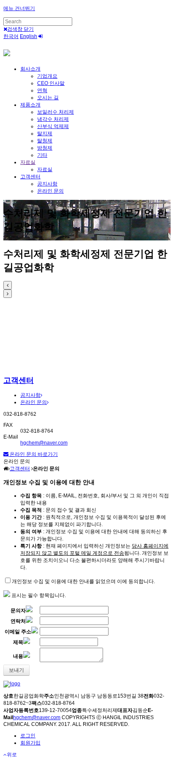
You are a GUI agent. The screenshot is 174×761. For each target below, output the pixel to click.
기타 (42, 155)
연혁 (42, 90)
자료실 (27, 162)
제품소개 (30, 105)
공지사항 (47, 184)
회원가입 (30, 743)
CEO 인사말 (51, 83)
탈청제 (44, 141)
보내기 (16, 670)
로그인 (27, 736)
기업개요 (47, 76)
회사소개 (30, 69)
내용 (18, 656)
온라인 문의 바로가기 (33, 454)
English (28, 36)
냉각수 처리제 (53, 119)
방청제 (44, 148)
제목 (18, 642)
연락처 (18, 621)
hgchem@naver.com (44, 443)
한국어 (11, 36)
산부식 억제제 (53, 126)
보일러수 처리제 (55, 112)
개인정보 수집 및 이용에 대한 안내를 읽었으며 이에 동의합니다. (83, 581)
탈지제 (44, 133)
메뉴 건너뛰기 (19, 8)
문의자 (18, 611)
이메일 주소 (18, 632)
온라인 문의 (50, 191)
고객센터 (30, 177)
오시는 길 (48, 98)
